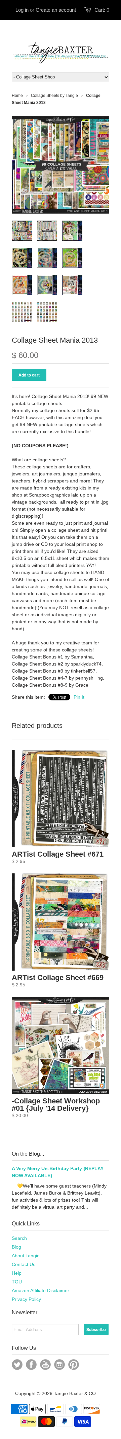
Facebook (31, 1364)
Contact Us (23, 1264)
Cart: (101, 10)
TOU (17, 1281)
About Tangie (26, 1255)
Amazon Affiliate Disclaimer (40, 1290)
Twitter (17, 1364)
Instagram (59, 1364)
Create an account (56, 10)
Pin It (79, 697)
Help (17, 1273)
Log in (22, 10)
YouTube (45, 1364)
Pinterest (73, 1364)
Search (19, 1238)
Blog (16, 1247)
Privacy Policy (26, 1299)
